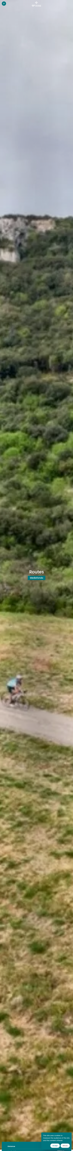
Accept (55, 1146)
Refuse (65, 1146)
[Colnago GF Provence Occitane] (36, 3)
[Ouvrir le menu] (4, 3)
